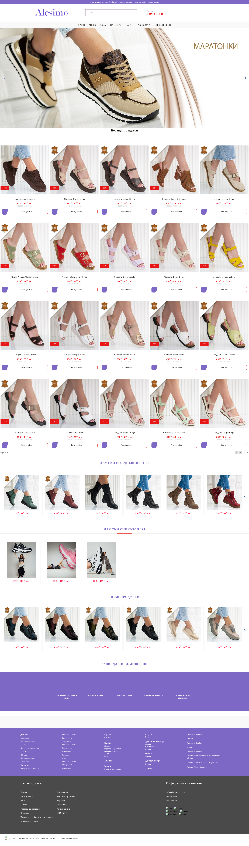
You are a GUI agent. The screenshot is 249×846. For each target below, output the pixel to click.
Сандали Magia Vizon (124, 355)
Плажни (65, 755)
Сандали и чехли (69, 742)
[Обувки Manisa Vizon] (224, 624)
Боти (64, 758)
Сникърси (24, 738)
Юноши (108, 761)
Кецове (23, 744)
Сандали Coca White (75, 432)
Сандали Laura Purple (124, 277)
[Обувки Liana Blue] (21, 624)
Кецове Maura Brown (25, 199)
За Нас (23, 805)
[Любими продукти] (208, 13)
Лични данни (63, 809)
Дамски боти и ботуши (197, 767)
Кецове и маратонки (112, 749)
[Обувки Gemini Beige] (224, 170)
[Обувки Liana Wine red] (62, 624)
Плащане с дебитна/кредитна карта (37, 817)
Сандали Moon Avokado (224, 355)
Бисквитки (62, 805)
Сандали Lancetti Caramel (174, 199)
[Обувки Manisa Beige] (184, 624)
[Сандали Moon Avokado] (224, 325)
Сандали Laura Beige (174, 277)
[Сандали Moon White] (174, 325)
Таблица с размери (66, 796)
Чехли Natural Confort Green (24, 277)
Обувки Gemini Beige (224, 199)
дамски (148, 757)
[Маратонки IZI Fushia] (61, 560)
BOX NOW (62, 813)
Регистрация (26, 796)
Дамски (24, 735)
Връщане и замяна (29, 821)
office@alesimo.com (175, 792)
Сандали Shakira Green (174, 432)
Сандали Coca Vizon (25, 432)
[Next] (244, 78)
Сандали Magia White (74, 355)
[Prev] (4, 78)
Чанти (148, 754)
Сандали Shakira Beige (124, 432)
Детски (107, 766)
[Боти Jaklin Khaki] (184, 493)
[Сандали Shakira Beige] (124, 403)
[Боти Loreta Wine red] (62, 493)
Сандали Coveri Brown (124, 199)
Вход (22, 800)
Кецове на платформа (29, 748)
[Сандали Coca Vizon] (25, 403)
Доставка (24, 813)
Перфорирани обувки (29, 769)
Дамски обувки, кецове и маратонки (202, 763)
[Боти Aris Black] (102, 493)
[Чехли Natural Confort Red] (74, 248)
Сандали (148, 735)
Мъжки (107, 743)
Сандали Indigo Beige (224, 432)
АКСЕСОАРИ (152, 761)
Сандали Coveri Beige (74, 199)
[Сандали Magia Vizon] (124, 325)
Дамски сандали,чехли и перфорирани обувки (203, 757)
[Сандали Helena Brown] (25, 325)
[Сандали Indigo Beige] (224, 403)
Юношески (150, 747)
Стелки (148, 764)
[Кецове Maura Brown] (25, 170)
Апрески (107, 735)
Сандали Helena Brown (25, 355)
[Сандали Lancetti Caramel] (174, 170)
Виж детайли (27, 212)
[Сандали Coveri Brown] (124, 170)
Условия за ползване (30, 809)
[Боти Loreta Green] (21, 493)
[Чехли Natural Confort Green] (25, 248)
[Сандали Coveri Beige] (74, 170)
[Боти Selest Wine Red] (224, 493)
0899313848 (171, 796)
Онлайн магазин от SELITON (229, 838)
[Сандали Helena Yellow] (224, 248)
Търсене (61, 800)
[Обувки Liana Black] (143, 624)
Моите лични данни (69, 838)
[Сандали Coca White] (74, 403)
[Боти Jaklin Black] (143, 493)
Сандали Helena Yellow (224, 277)
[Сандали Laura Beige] (174, 248)
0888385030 (171, 800)
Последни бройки (194, 735)
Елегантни (25, 765)
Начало (23, 792)
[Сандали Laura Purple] (124, 248)
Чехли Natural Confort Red (74, 277)
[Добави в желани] (45, 147)
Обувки (23, 755)
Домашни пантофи (154, 741)
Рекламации (63, 792)
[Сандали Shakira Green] (174, 403)
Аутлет (148, 769)
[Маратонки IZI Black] (21, 560)
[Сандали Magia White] (74, 325)
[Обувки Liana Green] (102, 624)
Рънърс (23, 752)
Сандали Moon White (174, 355)
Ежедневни (25, 762)
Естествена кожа (27, 741)
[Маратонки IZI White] (101, 560)
